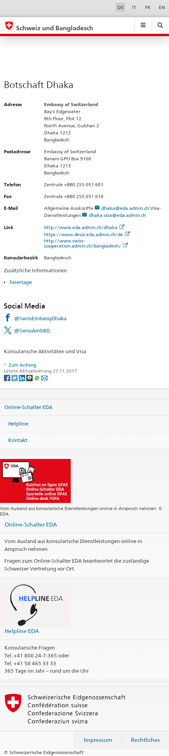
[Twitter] (15, 377)
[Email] (44, 377)
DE (121, 7)
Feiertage (20, 282)
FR (148, 7)
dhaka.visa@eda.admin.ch (117, 215)
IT (134, 7)
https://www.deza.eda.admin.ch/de (83, 234)
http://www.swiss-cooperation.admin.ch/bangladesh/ (82, 243)
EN (162, 7)
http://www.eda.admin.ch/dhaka (81, 227)
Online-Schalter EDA (28, 407)
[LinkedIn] (22, 377)
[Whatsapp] (37, 377)
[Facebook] (7, 377)
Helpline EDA (22, 631)
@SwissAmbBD (32, 330)
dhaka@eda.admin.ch (125, 208)
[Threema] (30, 377)
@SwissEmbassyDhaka (40, 318)
